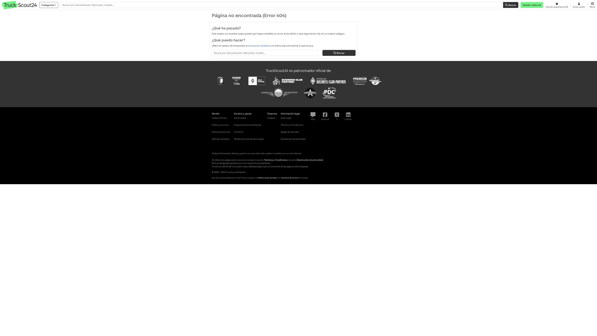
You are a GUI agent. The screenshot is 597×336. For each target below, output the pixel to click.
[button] (592, 5)
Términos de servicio (290, 178)
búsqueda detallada (259, 45)
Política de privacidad (267, 178)
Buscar (512, 5)
